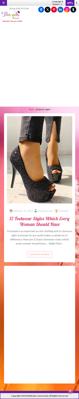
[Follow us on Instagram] (67, 9)
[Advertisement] (39, 64)
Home (31, 109)
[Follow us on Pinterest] (54, 9)
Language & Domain (57, 2)
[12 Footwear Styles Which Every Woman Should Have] (39, 159)
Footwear (63, 210)
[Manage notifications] (70, 391)
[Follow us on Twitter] (48, 9)
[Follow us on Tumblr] (73, 9)
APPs (70, 2)
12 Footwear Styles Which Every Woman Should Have (39, 221)
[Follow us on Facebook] (41, 9)
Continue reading (39, 254)
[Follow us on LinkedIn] (60, 9)
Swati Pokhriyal (45, 211)
